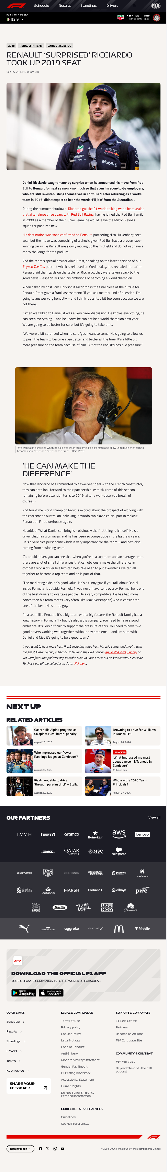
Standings (88, 5)
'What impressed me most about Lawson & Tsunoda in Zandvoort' (132, 761)
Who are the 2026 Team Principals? (129, 782)
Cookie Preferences (75, 1124)
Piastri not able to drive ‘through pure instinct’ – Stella (56, 782)
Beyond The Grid (33, 266)
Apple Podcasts (115, 652)
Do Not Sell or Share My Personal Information (77, 1094)
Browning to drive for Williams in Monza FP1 (134, 732)
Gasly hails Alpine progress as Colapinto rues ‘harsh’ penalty (55, 732)
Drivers (112, 5)
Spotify (132, 652)
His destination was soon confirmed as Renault (57, 234)
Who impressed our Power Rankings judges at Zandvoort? (56, 754)
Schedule (41, 5)
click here (79, 663)
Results (65, 5)
